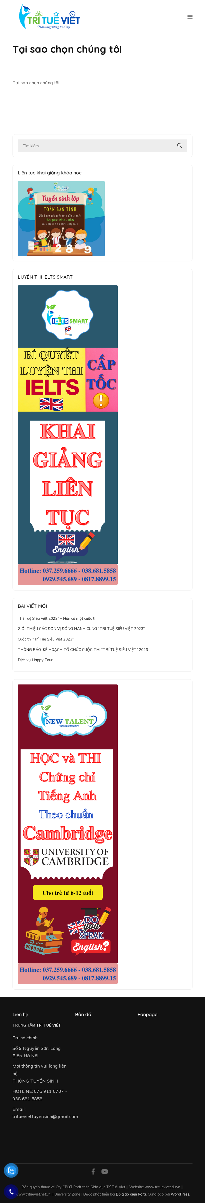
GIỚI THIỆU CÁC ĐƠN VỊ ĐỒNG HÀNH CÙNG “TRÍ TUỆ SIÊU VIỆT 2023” (81, 628)
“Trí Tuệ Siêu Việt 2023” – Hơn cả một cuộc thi (57, 618)
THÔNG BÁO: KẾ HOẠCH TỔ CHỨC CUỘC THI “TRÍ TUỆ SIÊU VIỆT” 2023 (83, 649)
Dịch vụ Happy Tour (35, 659)
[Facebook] (93, 1172)
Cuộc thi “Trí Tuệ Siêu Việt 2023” (46, 639)
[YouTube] (104, 1172)
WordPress (180, 1194)
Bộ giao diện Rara (131, 1194)
